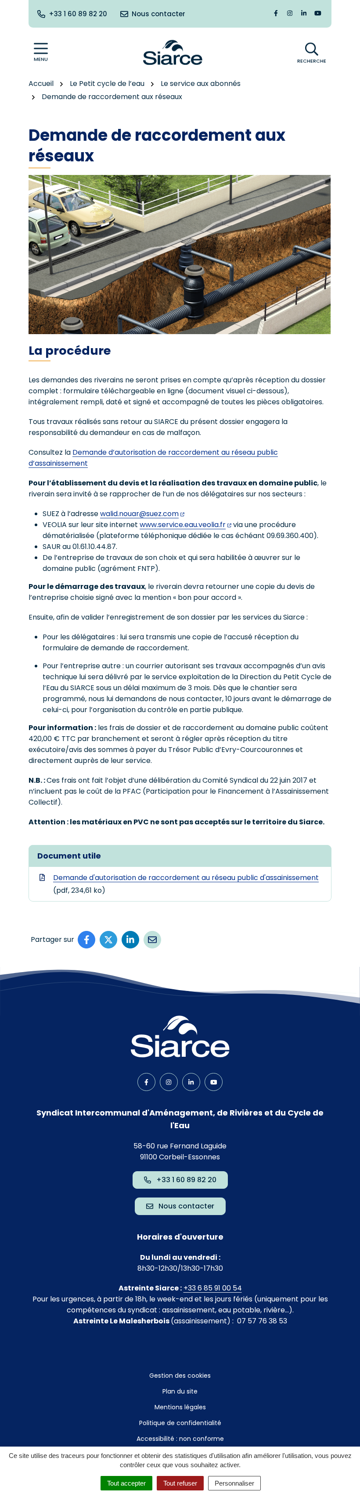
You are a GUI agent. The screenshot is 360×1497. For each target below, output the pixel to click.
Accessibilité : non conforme (180, 1438)
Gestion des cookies (180, 1375)
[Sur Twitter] (108, 939)
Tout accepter (126, 1483)
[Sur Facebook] (86, 939)
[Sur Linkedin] (130, 939)
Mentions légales (180, 1407)
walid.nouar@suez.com (139, 514)
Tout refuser (180, 1483)
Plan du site (180, 1391)
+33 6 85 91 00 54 (213, 1288)
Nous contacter (186, 1206)
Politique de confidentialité (180, 1423)
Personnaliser (234, 1483)
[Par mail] (152, 939)
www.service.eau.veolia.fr (183, 525)
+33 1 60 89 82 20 (186, 1180)
